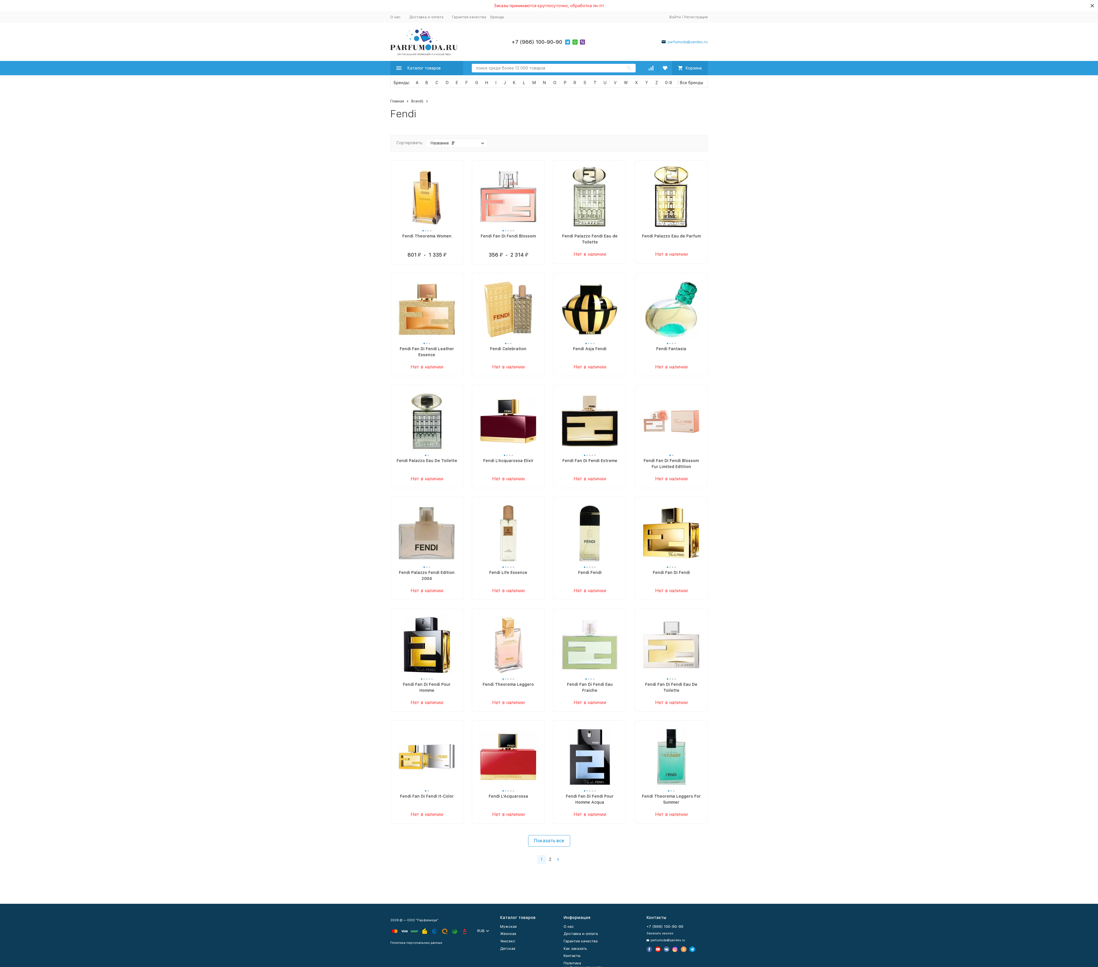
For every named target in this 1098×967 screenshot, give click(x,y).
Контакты (572, 956)
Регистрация (696, 17)
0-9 (668, 82)
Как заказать (575, 948)
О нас (395, 17)
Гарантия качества (469, 17)
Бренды (497, 17)
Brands (417, 101)
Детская (507, 948)
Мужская (508, 926)
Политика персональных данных (416, 943)
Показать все (549, 840)
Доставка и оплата (426, 17)
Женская (508, 934)
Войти (675, 17)
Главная (397, 101)
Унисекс (507, 941)
